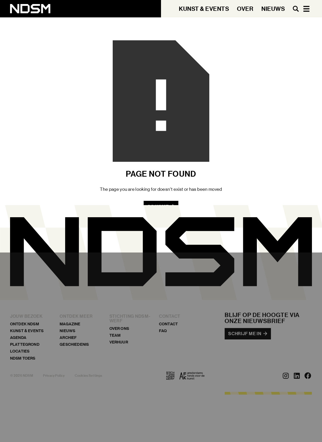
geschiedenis (74, 344)
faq (163, 330)
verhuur (118, 342)
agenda (18, 337)
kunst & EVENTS (27, 330)
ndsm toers (22, 358)
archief (68, 337)
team (115, 335)
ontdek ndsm (24, 324)
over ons (119, 328)
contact (168, 324)
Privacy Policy (54, 375)
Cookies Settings (88, 375)
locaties (19, 351)
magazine (70, 324)
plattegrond (24, 344)
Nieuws (67, 330)
